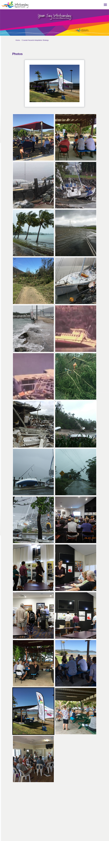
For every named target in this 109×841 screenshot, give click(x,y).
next (66, 86)
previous (37, 86)
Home (18, 40)
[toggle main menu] (105, 4)
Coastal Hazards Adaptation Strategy (35, 40)
